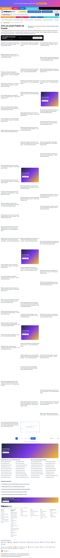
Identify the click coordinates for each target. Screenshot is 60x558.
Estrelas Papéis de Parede (20, 466)
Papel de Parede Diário (5, 521)
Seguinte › (33, 438)
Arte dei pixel (23, 542)
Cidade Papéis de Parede (20, 470)
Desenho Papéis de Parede (51, 461)
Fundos (15, 8)
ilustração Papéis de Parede (36, 466)
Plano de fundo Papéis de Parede (37, 473)
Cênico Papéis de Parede (5, 475)
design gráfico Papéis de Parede (37, 465)
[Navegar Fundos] (29, 17)
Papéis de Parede (6, 8)
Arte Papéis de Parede (35, 475)
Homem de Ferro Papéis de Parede (22, 477)
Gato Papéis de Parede (50, 466)
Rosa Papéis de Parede (5, 463)
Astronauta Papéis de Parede (21, 473)
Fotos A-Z (32, 514)
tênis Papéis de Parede (15, 528)
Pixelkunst (10, 542)
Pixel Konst (17, 542)
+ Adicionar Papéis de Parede (34, 11)
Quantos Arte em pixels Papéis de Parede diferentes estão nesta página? (16, 489)
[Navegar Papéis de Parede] (14, 17)
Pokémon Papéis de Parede (51, 468)
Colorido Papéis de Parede (6, 477)
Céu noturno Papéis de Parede (21, 465)
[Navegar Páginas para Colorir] (58, 17)
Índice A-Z (2, 511)
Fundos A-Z (32, 512)
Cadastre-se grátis (48, 11)
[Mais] (41, 8)
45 (26, 438)
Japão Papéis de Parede (5, 466)
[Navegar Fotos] (43, 17)
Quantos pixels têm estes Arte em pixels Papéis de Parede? (13, 486)
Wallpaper (10, 548)
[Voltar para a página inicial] (8, 11)
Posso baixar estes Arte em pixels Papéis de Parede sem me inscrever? (16, 484)
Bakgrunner (16, 548)
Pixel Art (37, 542)
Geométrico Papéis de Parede (6, 468)
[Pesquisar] (57, 14)
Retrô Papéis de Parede (20, 468)
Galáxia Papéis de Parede (20, 472)
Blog (51, 511)
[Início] (1, 22)
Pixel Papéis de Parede (50, 472)
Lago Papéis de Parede (20, 461)
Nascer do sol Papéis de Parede (21, 475)
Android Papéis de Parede (50, 463)
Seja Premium (23, 11)
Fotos (22, 8)
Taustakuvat (22, 548)
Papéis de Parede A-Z (34, 511)
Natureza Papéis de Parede (6, 470)
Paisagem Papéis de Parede (6, 465)
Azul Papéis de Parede (50, 473)
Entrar (57, 11)
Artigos (2, 522)
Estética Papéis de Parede (6, 461)
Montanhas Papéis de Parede (6, 473)
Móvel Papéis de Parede (50, 465)
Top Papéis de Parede (4, 519)
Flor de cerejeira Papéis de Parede (52, 475)
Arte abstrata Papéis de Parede (37, 472)
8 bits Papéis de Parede (35, 477)
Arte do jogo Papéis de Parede (36, 470)
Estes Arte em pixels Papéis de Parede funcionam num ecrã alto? (14, 491)
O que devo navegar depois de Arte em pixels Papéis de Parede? (14, 494)
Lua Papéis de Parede (50, 477)
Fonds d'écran (4, 548)
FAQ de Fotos (42, 515)
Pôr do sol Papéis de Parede (6, 472)
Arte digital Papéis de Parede (36, 461)
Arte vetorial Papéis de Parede (36, 468)
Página (51, 438)
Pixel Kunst (4, 542)
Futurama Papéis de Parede (51, 470)
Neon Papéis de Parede (20, 463)
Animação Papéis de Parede (36, 463)
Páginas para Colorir (32, 8)
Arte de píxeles (31, 542)
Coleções (2, 512)
